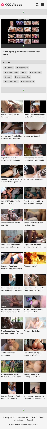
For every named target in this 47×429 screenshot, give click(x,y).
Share (7, 62)
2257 (42, 417)
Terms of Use (23, 417)
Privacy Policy (8, 417)
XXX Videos (13, 4)
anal (24, 72)
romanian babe (11, 81)
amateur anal (23, 68)
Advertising (18, 420)
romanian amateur (23, 77)
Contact (30, 420)
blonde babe (36, 72)
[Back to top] (43, 424)
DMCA (34, 417)
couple (8, 77)
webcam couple (28, 81)
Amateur (9, 68)
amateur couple (12, 72)
